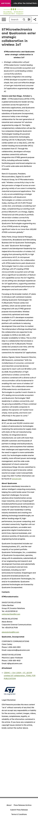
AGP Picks (5, 3)
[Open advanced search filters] (29, 19)
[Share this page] (34, 19)
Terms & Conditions (19, 814)
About (9, 805)
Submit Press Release (19, 810)
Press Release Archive (22, 805)
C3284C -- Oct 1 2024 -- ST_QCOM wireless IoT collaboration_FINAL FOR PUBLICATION (19, 676)
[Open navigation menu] (4, 19)
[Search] (23, 19)
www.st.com (16, 479)
